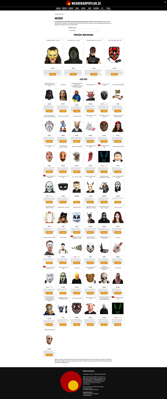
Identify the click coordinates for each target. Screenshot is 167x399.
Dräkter (64, 8)
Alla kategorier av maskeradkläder (92, 379)
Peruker (70, 8)
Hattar (83, 8)
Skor (89, 8)
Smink (77, 8)
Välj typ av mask (72, 27)
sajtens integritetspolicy (90, 394)
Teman (108, 8)
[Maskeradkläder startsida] (68, 3)
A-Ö (102, 8)
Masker (58, 8)
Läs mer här (52, 74)
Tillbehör (96, 8)
